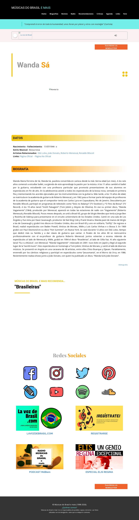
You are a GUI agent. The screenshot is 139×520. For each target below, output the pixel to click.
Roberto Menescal (69, 153)
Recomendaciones (86, 14)
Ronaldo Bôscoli (86, 153)
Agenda (109, 14)
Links (118, 14)
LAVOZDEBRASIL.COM (40, 433)
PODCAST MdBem (39, 472)
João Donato (54, 153)
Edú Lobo (42, 153)
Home (44, 14)
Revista (64, 14)
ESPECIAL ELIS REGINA (99, 472)
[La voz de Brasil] (66, 35)
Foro (125, 14)
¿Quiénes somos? (69, 507)
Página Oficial (26, 156)
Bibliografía (123, 265)
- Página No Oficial (42, 156)
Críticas (100, 14)
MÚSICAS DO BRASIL (30, 7)
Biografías (54, 14)
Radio (73, 14)
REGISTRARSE (99, 433)
